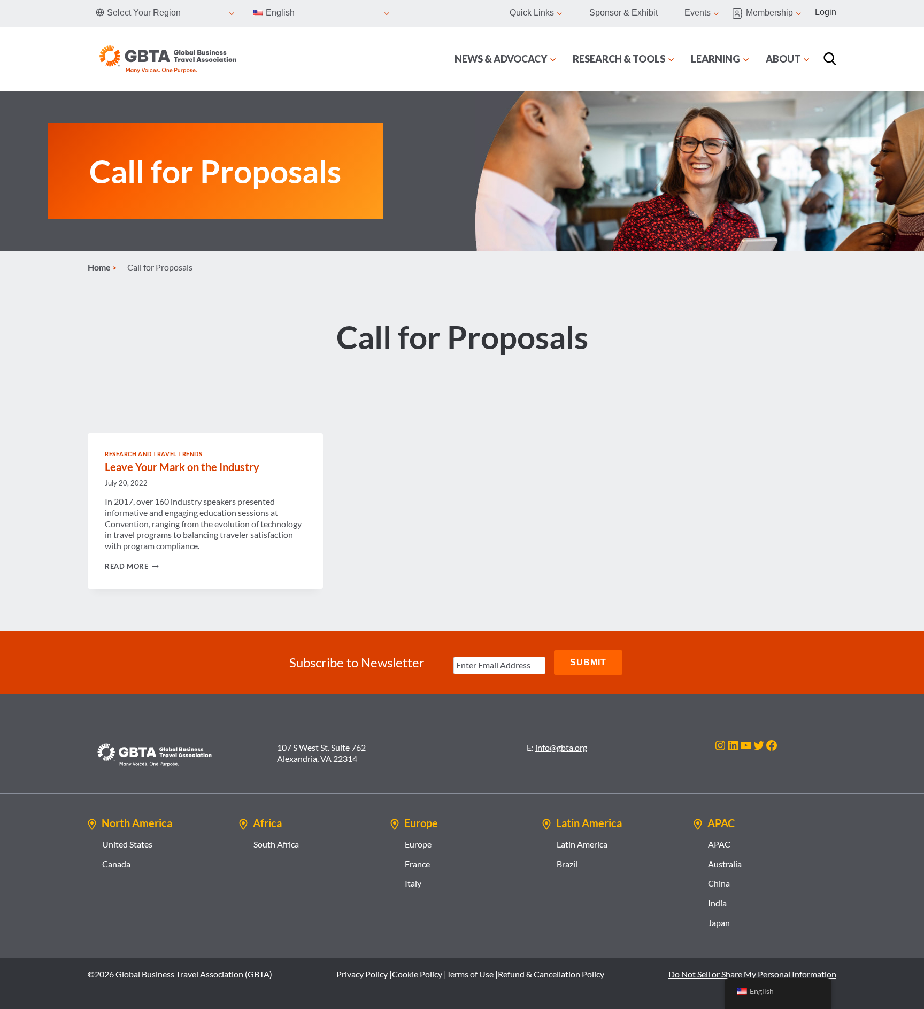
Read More (132, 566)
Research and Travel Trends (154, 453)
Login (825, 12)
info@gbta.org (561, 747)
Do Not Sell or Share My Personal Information (752, 974)
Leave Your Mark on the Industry (182, 466)
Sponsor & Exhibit (623, 12)
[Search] (829, 58)
